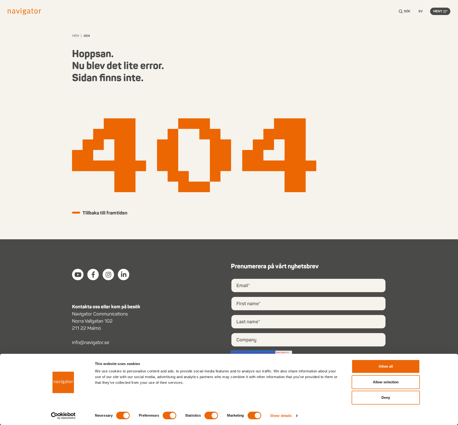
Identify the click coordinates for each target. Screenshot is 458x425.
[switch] (169, 415)
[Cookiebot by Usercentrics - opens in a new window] (63, 415)
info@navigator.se (90, 342)
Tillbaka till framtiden (105, 213)
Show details (281, 416)
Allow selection (386, 382)
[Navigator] (24, 11)
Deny (385, 397)
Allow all (386, 366)
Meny (437, 11)
